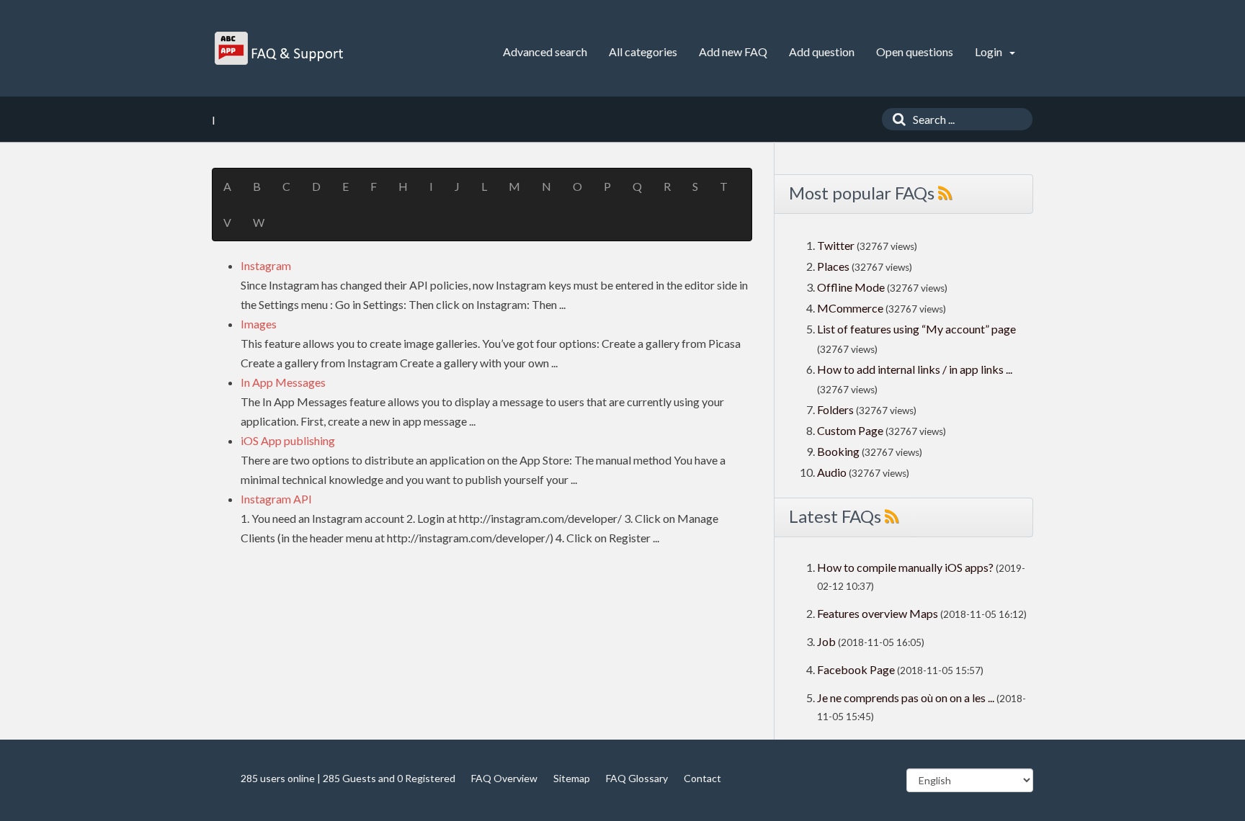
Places (833, 266)
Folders (835, 409)
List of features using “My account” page (916, 329)
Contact (702, 778)
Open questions (914, 51)
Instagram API (276, 499)
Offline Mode (852, 287)
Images (259, 324)
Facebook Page (856, 669)
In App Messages (283, 382)
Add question (821, 51)
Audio (832, 472)
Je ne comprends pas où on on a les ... (905, 697)
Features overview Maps (877, 613)
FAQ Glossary (637, 778)
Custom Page (851, 430)
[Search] (895, 119)
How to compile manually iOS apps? (906, 567)
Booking (839, 451)
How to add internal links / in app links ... (914, 369)
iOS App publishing (288, 440)
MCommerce (851, 308)
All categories (643, 51)
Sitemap (571, 778)
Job (826, 641)
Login (989, 51)
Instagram (266, 265)
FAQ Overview (504, 778)
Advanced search (545, 51)
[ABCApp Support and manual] (280, 48)
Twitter (835, 245)
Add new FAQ (733, 51)
